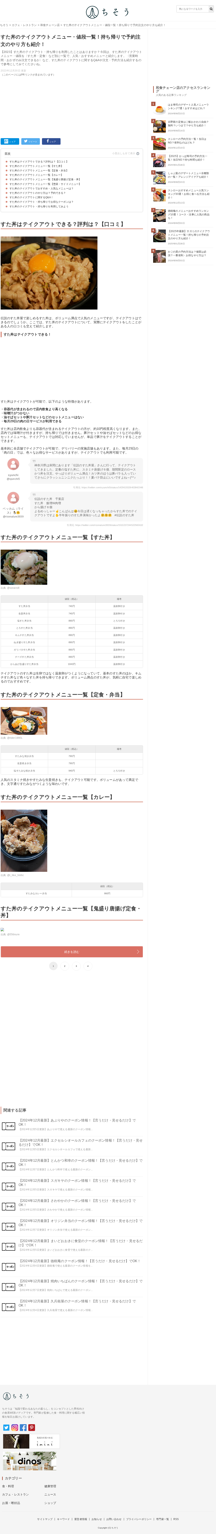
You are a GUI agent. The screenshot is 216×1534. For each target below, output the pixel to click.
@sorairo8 (13, 587)
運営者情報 (80, 1519)
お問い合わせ (114, 1519)
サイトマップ (45, 1519)
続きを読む (71, 951)
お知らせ (97, 1519)
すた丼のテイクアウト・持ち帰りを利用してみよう (39, 206)
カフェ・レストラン (24, 25)
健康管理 (50, 1486)
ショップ (50, 1503)
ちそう (4, 25)
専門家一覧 (162, 1519)
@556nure (13, 934)
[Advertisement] (72, 106)
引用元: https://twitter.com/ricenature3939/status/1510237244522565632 (105, 525)
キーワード (63, 1519)
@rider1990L (15, 737)
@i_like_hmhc (15, 875)
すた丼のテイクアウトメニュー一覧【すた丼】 (36, 166)
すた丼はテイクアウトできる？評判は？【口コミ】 (39, 161)
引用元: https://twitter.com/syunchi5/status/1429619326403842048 (108, 487)
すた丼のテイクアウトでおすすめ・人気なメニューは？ (41, 188)
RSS (176, 1519)
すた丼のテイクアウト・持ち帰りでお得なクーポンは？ (41, 201)
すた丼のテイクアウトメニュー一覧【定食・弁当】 (39, 170)
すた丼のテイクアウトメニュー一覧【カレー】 (36, 174)
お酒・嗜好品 (11, 1503)
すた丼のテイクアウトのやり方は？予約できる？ (37, 192)
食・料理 (8, 1486)
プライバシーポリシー (139, 1519)
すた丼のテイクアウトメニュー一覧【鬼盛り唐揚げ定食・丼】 (45, 179)
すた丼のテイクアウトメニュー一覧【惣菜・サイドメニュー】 (45, 184)
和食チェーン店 (50, 25)
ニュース (50, 1494)
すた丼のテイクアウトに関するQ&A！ (31, 197)
